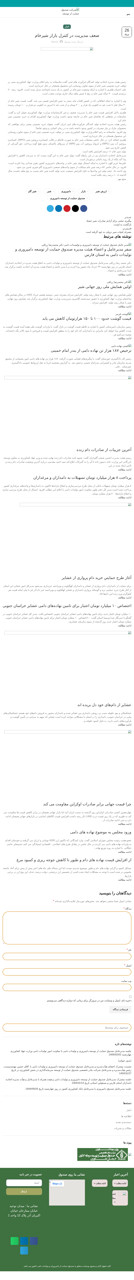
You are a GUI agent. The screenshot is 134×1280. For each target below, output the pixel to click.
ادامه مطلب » (120, 1183)
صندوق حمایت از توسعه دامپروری (67, 198)
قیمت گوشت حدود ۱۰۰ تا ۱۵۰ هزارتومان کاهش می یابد (86, 318)
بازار (83, 191)
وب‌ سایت (126, 981)
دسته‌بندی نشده (123, 1122)
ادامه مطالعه (124, 274)
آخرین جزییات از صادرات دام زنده (104, 450)
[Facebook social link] (75, 3)
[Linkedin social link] (63, 3)
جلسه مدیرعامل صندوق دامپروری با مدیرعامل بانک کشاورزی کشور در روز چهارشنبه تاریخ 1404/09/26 (78, 1088)
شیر (49, 191)
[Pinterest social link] (67, 3)
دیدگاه (127, 908)
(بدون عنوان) (124, 1060)
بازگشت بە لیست (122, 224)
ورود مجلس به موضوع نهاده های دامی (100, 832)
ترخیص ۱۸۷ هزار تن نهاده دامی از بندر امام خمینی (91, 350)
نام (129, 949)
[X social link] (71, 3)
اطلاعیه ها (126, 1116)
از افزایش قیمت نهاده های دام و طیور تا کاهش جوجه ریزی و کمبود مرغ (74, 860)
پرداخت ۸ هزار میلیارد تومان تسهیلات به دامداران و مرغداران (82, 477)
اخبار (67, 26)
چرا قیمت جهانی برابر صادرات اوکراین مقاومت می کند (87, 804)
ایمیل (127, 965)
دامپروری (66, 191)
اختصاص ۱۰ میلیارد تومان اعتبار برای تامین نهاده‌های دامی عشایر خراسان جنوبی (67, 605)
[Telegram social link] (59, 3)
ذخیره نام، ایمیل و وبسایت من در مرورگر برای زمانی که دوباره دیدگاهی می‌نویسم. (88, 1000)
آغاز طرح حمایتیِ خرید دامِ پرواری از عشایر (96, 577)
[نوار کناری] (129, 1275)
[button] (34, 1241)
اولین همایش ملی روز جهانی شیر (104, 286)
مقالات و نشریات (122, 1128)
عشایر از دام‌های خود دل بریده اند (104, 705)
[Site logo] (67, 12)
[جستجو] (3, 12)
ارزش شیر (101, 191)
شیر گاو (32, 191)
